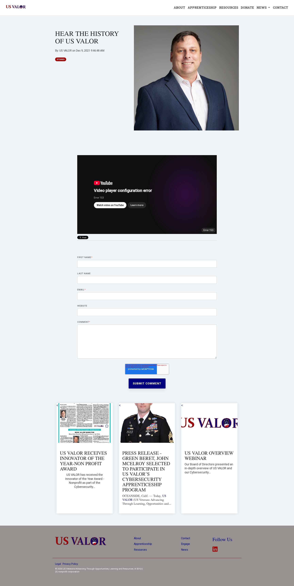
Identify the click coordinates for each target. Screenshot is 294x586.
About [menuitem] (137, 538)
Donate (247, 7)
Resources (228, 7)
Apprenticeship (202, 7)
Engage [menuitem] (185, 544)
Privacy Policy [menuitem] (70, 564)
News (262, 7)
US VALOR (65, 50)
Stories (60, 59)
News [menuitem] (184, 549)
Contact (280, 7)
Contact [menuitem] (185, 538)
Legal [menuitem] (58, 564)
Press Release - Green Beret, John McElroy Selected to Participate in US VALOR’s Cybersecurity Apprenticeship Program (146, 471)
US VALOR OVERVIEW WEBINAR (209, 455)
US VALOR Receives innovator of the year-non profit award (83, 461)
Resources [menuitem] (140, 549)
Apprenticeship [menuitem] (143, 544)
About (179, 7)
